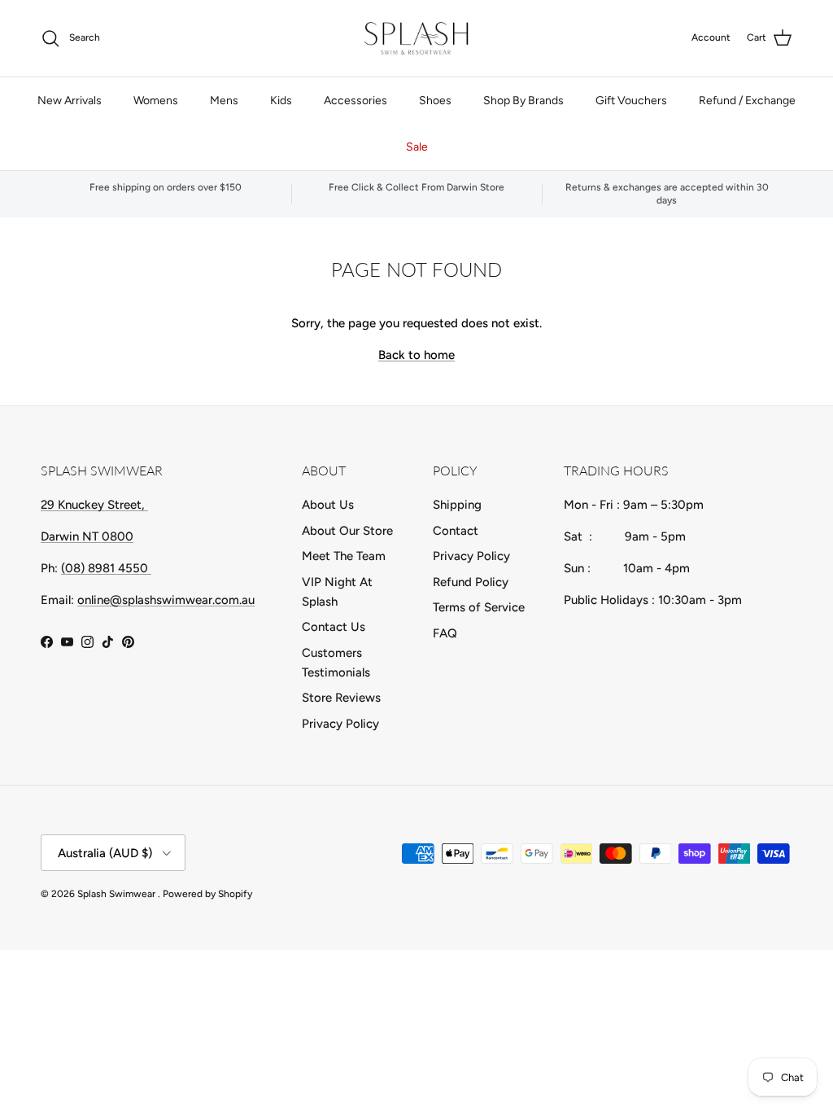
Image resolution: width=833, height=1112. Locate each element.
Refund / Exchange (747, 100)
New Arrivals (69, 100)
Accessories (355, 100)
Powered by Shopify (207, 894)
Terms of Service (479, 607)
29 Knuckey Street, (94, 504)
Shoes (435, 100)
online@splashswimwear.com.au (166, 600)
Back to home (416, 355)
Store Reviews (341, 697)
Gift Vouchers (631, 100)
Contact (455, 530)
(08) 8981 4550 (106, 568)
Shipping (457, 504)
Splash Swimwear (117, 894)
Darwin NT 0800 (87, 536)
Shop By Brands (523, 100)
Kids (281, 100)
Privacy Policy (340, 723)
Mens (224, 100)
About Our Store (347, 530)
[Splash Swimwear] (416, 38)
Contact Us (333, 626)
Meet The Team (344, 556)
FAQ (445, 633)
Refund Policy (470, 582)
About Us (328, 504)
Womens (155, 100)
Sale (417, 147)
